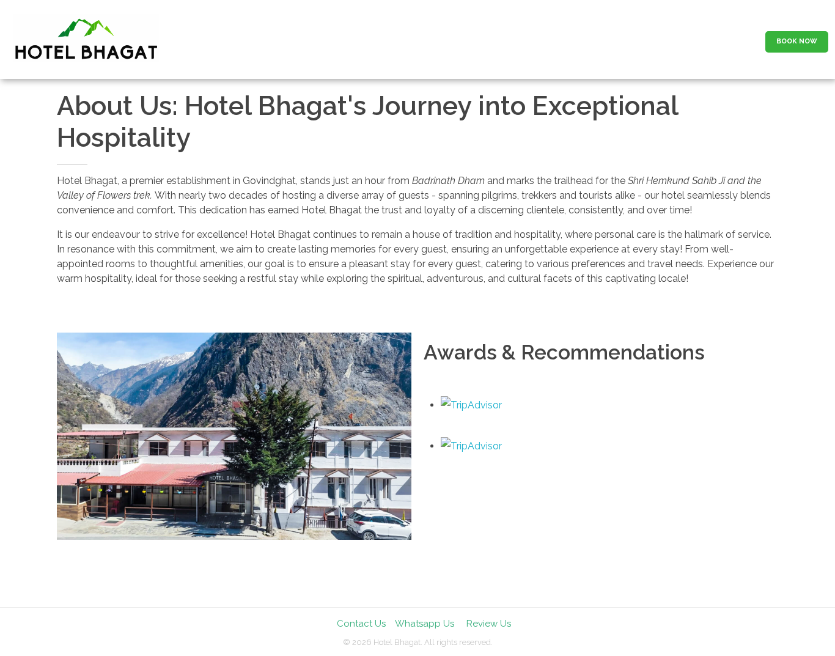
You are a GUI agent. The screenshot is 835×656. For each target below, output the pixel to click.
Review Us (488, 623)
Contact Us (361, 623)
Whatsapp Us (424, 623)
